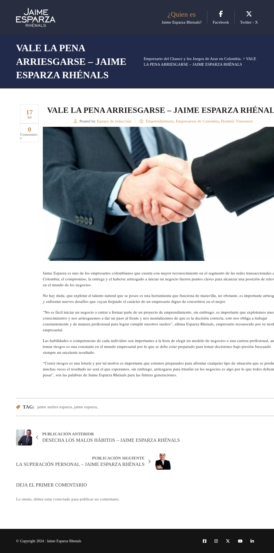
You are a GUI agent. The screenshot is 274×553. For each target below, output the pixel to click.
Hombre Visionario (237, 121)
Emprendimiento (160, 121)
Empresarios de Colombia (197, 121)
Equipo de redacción (114, 121)
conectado (61, 499)
